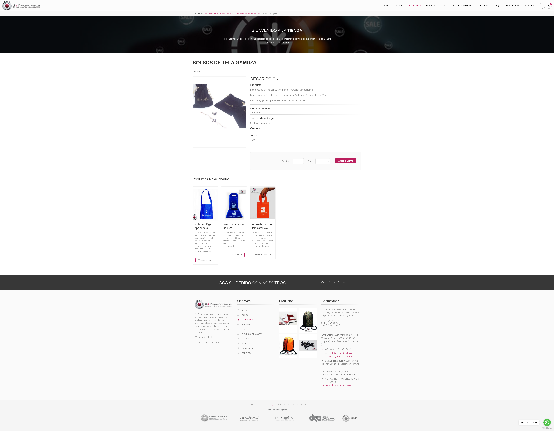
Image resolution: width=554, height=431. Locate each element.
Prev (191, 417)
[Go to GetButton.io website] (547, 428)
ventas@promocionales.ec (341, 356)
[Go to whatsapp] (547, 422)
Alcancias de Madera (463, 5)
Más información (330, 282)
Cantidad (286, 161)
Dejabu (273, 404)
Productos (413, 5)
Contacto (529, 5)
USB (443, 5)
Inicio (386, 5)
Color (310, 161)
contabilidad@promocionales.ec (336, 385)
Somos (398, 5)
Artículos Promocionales (223, 14)
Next (363, 417)
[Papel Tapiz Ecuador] (287, 418)
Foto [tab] (199, 72)
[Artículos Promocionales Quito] (323, 418)
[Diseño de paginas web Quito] (215, 418)
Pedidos (484, 5)
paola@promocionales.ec (340, 353)
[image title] (219, 112)
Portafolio (430, 5)
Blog (497, 5)
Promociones (512, 5)
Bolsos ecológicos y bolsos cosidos (247, 14)
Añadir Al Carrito (204, 260)
